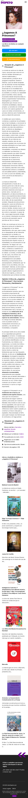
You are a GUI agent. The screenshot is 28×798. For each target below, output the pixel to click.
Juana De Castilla (8, 554)
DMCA (14, 788)
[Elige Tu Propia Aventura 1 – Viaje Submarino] (14, 506)
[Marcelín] (14, 652)
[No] (26, 793)
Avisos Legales (7, 788)
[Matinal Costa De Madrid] (14, 472)
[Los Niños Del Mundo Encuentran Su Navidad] (14, 616)
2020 (22, 437)
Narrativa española (8, 39)
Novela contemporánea (10, 41)
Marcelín (5, 664)
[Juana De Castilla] (14, 542)
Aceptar (14, 796)
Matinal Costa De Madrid (10, 485)
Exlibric (21, 434)
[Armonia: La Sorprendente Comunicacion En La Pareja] (14, 685)
